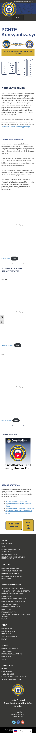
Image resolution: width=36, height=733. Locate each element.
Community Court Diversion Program (16, 591)
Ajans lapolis (7, 651)
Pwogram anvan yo (9, 612)
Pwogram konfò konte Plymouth (14, 599)
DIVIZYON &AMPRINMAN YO (11, 549)
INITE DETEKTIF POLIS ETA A (11, 679)
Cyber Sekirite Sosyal (10, 604)
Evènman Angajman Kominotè (24, 1)
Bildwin (4, 619)
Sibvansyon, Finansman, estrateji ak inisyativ (16, 615)
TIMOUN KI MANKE (8, 674)
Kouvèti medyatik (8, 631)
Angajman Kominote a (10, 636)
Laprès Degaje (7, 628)
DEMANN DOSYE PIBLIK (9, 554)
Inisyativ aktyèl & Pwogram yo (14, 588)
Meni (18, 18)
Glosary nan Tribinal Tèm (12, 571)
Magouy (5, 669)
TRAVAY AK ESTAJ (8, 552)
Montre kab (6, 609)
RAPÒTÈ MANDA (7, 671)
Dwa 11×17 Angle (6, 420)
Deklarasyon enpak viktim (12, 576)
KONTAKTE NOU (7, 544)
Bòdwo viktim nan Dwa (10, 568)
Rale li (14, 258)
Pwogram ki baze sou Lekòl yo (13, 602)
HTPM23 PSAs (6, 258)
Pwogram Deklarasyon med (12, 654)
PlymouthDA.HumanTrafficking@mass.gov (16, 127)
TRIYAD (4, 659)
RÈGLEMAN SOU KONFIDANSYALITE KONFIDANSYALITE (13, 558)
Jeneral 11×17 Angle (7, 345)
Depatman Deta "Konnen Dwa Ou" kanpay (20, 508)
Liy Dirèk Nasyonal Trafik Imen (16, 501)
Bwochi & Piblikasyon (10, 649)
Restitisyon (6, 579)
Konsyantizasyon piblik (11, 607)
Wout (4, 546)
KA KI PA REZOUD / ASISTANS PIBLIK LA (15, 677)
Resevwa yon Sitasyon (10, 573)
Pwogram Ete (7, 596)
